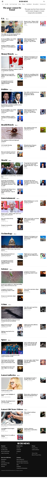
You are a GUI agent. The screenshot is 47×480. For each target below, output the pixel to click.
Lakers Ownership (5, 453)
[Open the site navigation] (9, 1)
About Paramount (20, 459)
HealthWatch (29, 4)
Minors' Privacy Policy (36, 454)
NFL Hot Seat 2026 (5, 451)
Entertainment (43, 4)
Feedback (19, 466)
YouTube (18, 447)
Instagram (19, 451)
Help (18, 464)
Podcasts (3, 461)
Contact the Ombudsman (22, 468)
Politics (23, 4)
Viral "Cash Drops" (13, 4)
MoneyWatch (36, 4)
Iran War (6, 4)
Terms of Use (34, 453)
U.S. (3, 4)
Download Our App (5, 462)
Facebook (19, 449)
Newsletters (3, 459)
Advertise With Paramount (22, 461)
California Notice (35, 449)
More (7, 18)
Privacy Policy (35, 447)
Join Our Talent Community (22, 462)
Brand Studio (4, 464)
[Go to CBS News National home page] (23, 1)
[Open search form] (44, 1)
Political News (4, 447)
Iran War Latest (4, 449)
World (19, 4)
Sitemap (3, 466)
